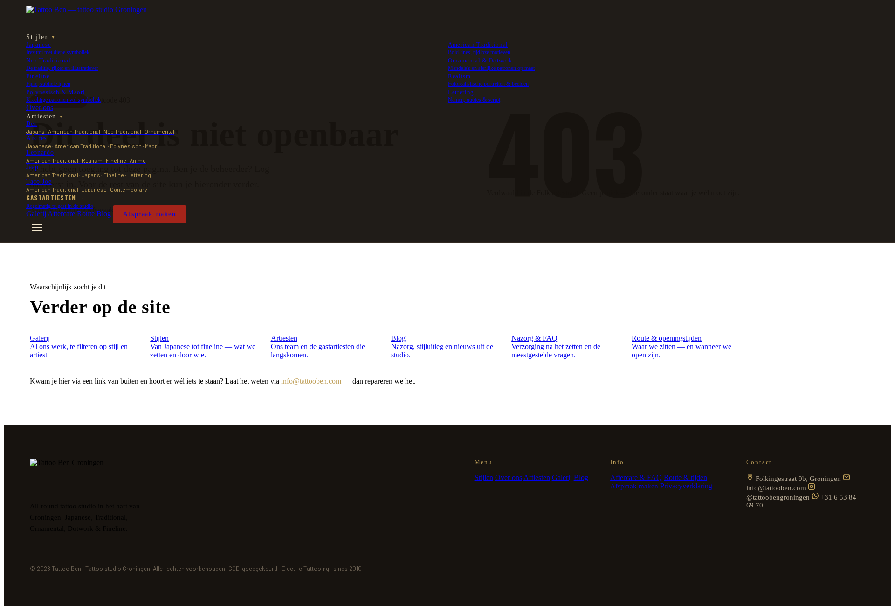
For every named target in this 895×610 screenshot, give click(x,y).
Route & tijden (685, 477)
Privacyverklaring (686, 486)
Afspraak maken (149, 214)
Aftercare (61, 214)
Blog (103, 214)
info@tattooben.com (311, 381)
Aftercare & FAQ (636, 477)
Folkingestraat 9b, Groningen (797, 478)
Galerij (36, 214)
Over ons (39, 107)
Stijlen (40, 37)
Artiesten (44, 116)
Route (86, 214)
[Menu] (37, 227)
